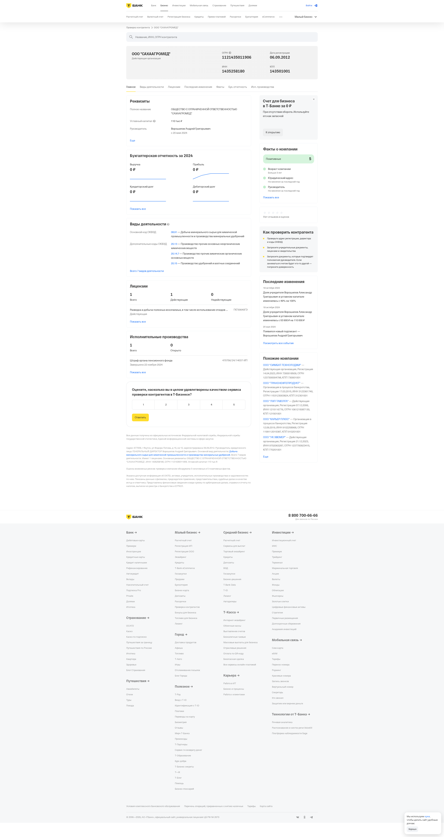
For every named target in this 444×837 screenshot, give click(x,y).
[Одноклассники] (304, 817)
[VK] (298, 817)
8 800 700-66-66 (303, 515)
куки (427, 816)
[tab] (131, 87)
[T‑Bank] (134, 6)
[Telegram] (311, 817)
